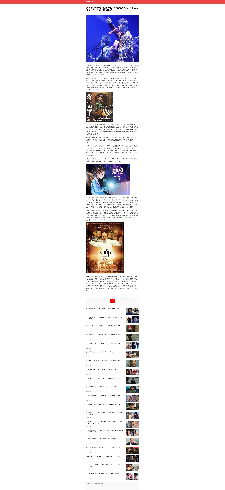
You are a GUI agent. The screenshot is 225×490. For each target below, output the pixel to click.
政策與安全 (92, 485)
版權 (99, 485)
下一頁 (112, 300)
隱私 (97, 485)
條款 (95, 485)
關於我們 (88, 485)
